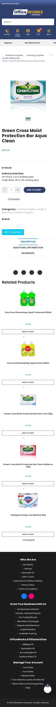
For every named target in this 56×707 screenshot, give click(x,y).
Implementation (28, 629)
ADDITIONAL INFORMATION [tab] (28, 247)
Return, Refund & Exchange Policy (28, 683)
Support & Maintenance (28, 625)
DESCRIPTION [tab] (28, 241)
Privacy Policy (28, 585)
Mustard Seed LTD (28, 656)
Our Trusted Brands (28, 617)
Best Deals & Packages (28, 621)
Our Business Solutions (28, 609)
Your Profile (28, 667)
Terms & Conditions (28, 589)
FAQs (28, 687)
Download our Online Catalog (28, 580)
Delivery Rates (28, 675)
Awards (28, 568)
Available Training (28, 633)
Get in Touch (28, 576)
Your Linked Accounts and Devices (28, 679)
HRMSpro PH (28, 644)
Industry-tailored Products (28, 613)
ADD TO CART (34, 189)
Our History (28, 564)
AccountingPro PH (28, 652)
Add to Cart (28, 331)
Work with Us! (28, 572)
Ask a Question (13, 232)
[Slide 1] (28, 119)
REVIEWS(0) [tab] (28, 253)
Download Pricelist (10, 3)
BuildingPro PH (28, 648)
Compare (14, 199)
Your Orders (28, 671)
